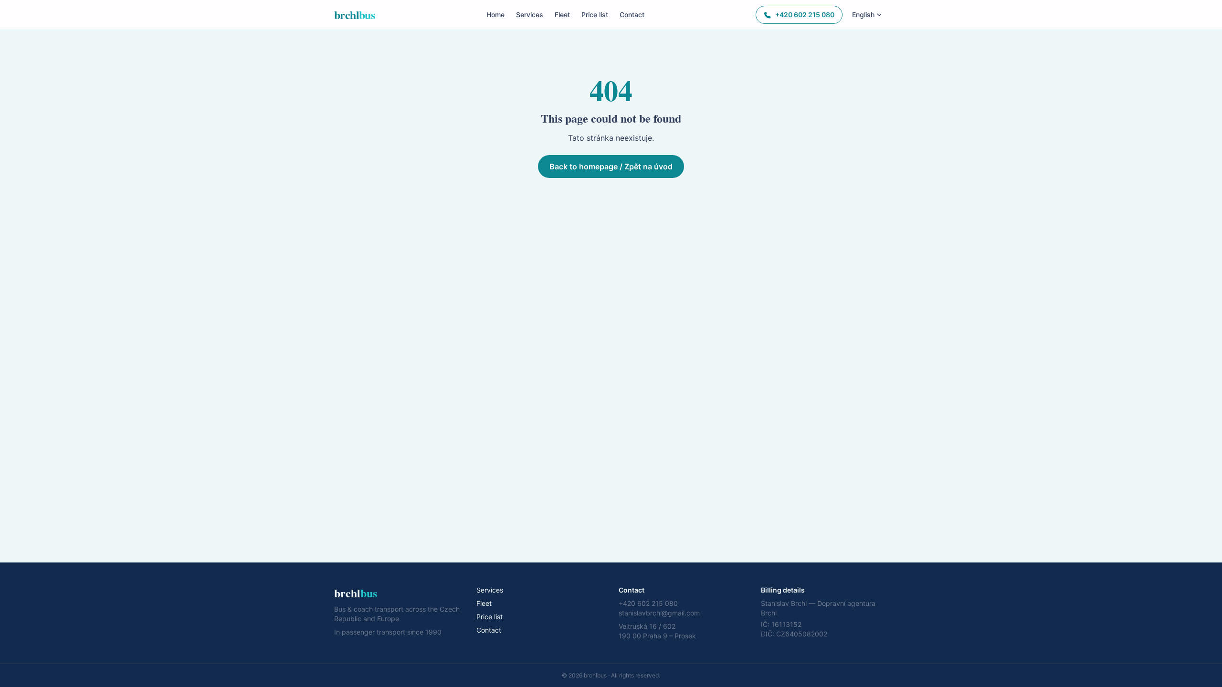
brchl (354, 14)
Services (529, 14)
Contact (632, 14)
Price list (594, 14)
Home (495, 14)
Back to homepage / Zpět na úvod (611, 166)
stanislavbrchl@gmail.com (659, 613)
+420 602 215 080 (804, 14)
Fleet (562, 14)
